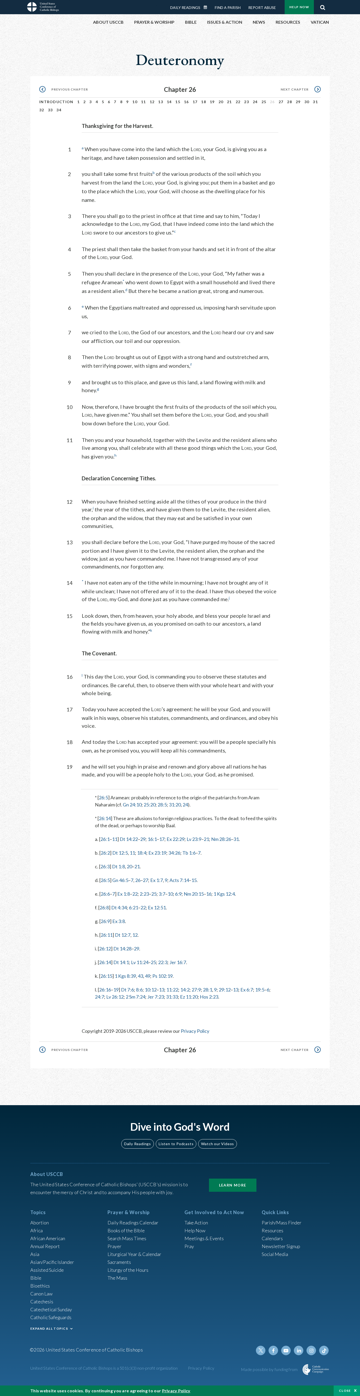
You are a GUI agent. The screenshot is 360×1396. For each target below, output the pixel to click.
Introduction (56, 101)
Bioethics (40, 1286)
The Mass (117, 1278)
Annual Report (45, 1246)
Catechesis (41, 1301)
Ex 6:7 (246, 990)
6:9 (178, 894)
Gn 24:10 (132, 804)
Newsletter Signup (281, 1246)
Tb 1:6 (189, 853)
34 (58, 110)
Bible (35, 1278)
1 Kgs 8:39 (125, 976)
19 (212, 101)
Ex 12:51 (157, 907)
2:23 (144, 894)
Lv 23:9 (194, 839)
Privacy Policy (195, 1031)
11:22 (172, 990)
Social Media (275, 1254)
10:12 (151, 990)
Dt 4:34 (119, 907)
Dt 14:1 (121, 962)
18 (203, 101)
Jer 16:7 (177, 962)
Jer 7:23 (155, 997)
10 (134, 101)
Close (345, 1391)
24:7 (99, 997)
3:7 (162, 894)
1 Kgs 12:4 (224, 894)
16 (186, 101)
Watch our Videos (217, 1143)
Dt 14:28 (122, 948)
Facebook (273, 1350)
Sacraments (119, 1262)
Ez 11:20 (189, 997)
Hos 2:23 (209, 997)
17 (195, 101)
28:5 (162, 804)
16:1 (152, 839)
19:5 (259, 990)
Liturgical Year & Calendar (134, 1254)
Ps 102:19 (162, 976)
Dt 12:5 (120, 853)
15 (177, 101)
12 (152, 101)
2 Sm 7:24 (135, 997)
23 (246, 101)
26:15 (106, 976)
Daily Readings (185, 7)
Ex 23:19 (157, 853)
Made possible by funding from (270, 1369)
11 (143, 101)
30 (306, 101)
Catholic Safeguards (50, 1317)
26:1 (105, 839)
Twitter (260, 1350)
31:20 (175, 804)
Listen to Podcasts (176, 1143)
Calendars (272, 1238)
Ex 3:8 (118, 921)
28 (289, 101)
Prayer (114, 1246)
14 (169, 101)
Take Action (196, 1222)
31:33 (172, 997)
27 (281, 101)
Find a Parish (228, 7)
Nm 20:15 (194, 894)
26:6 (105, 894)
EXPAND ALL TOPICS (49, 1328)
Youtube (286, 1350)
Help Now (299, 7)
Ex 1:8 (123, 894)
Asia (34, 1254)
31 (315, 101)
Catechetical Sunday (51, 1309)
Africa (36, 1230)
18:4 (141, 853)
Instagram (311, 1350)
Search (323, 6)
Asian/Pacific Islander (52, 1262)
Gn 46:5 (120, 880)
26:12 (105, 948)
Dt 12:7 (122, 935)
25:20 (149, 804)
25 (263, 101)
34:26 (174, 853)
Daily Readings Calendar (207, 7)
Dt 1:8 (118, 866)
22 (238, 101)
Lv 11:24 (139, 962)
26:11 (107, 935)
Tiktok (324, 1350)
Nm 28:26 (221, 839)
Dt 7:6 (127, 990)
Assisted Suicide (47, 1270)
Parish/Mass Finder (281, 1222)
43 (140, 976)
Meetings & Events (204, 1238)
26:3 (105, 866)
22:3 (162, 962)
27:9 (196, 990)
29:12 (225, 990)
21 (229, 101)
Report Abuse (262, 7)
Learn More (232, 1185)
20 (220, 101)
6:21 (133, 907)
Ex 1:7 (156, 880)
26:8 (104, 907)
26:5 (103, 797)
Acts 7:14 (179, 880)
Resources (272, 1230)
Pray (189, 1246)
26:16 (105, 990)
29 (298, 101)
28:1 (207, 990)
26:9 (105, 921)
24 (255, 101)
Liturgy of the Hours (128, 1270)
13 (160, 101)
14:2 (184, 990)
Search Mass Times (127, 1238)
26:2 (105, 853)
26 (137, 880)
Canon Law (41, 1294)
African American (47, 1238)
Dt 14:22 (129, 839)
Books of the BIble (126, 1230)
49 (147, 976)
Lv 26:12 (115, 997)
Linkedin (298, 1350)
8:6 (139, 990)
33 (50, 110)
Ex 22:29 (175, 839)
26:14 (105, 818)
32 (41, 110)
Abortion (39, 1222)
